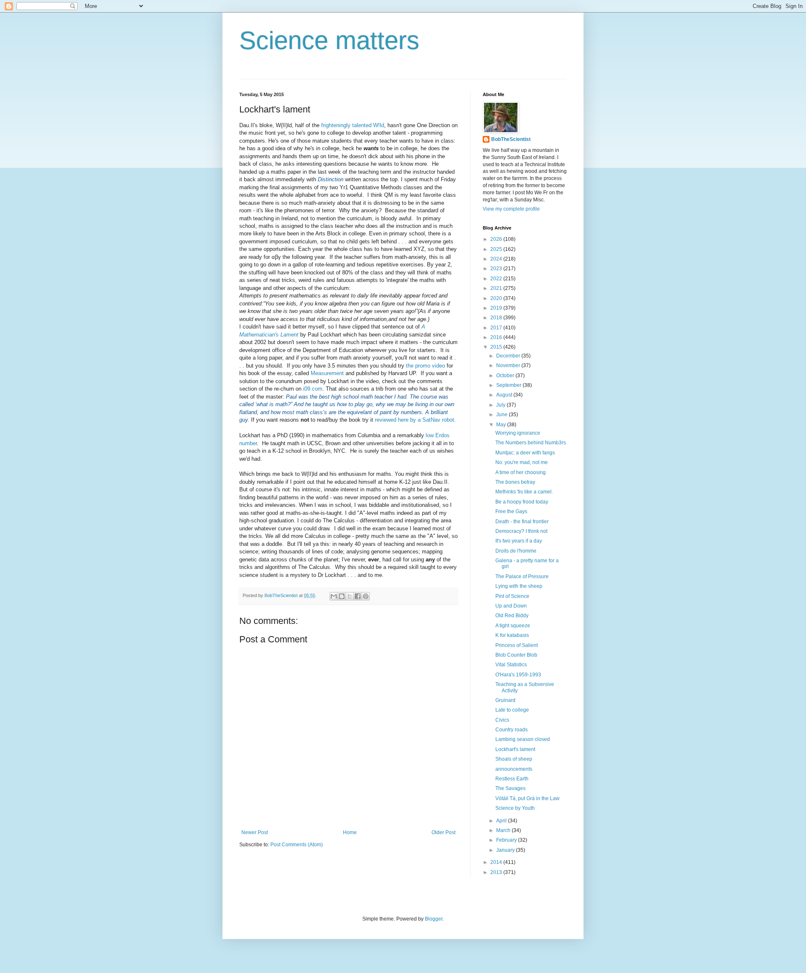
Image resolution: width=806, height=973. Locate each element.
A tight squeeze (512, 626)
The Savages (510, 788)
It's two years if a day (518, 541)
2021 (496, 288)
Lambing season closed (522, 739)
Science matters (329, 40)
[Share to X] (349, 596)
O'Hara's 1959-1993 (518, 675)
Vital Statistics (511, 665)
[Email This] (334, 596)
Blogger (433, 919)
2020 (496, 298)
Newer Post (254, 832)
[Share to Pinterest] (365, 596)
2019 (496, 308)
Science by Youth (515, 808)
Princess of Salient (516, 645)
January (506, 850)
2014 (496, 862)
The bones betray (515, 482)
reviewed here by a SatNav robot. (415, 420)
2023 (496, 268)
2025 (496, 249)
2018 (496, 318)
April (502, 821)
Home (350, 832)
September (509, 385)
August (504, 395)
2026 (496, 239)
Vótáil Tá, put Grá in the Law (527, 798)
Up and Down (511, 606)
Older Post (443, 832)
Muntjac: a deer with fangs (525, 453)
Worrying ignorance (517, 433)
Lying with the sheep (518, 586)
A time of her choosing (520, 472)
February (507, 840)
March (504, 830)
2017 (496, 328)
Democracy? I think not (521, 531)
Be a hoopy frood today (521, 502)
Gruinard (505, 700)
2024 (496, 259)
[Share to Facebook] (357, 596)
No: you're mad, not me (521, 462)
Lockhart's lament (515, 749)
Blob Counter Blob (516, 655)
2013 (496, 872)
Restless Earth (512, 779)
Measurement (327, 373)
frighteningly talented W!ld (352, 125)
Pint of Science (512, 596)
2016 (496, 337)
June (502, 414)
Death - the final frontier (522, 521)
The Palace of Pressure (522, 576)
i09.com (312, 389)
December (508, 356)
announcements (513, 769)
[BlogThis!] (342, 596)
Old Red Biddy (512, 615)
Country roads (511, 730)
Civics (502, 720)
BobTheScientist (511, 139)
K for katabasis (512, 635)
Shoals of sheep (513, 759)
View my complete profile (511, 209)
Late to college (512, 710)
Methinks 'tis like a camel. (524, 492)
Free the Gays (511, 511)
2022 (496, 279)
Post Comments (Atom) (296, 845)
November (508, 365)
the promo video (425, 366)
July (501, 405)
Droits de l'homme (515, 551)
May (501, 425)
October (506, 375)
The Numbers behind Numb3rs (530, 443)
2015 (496, 347)
